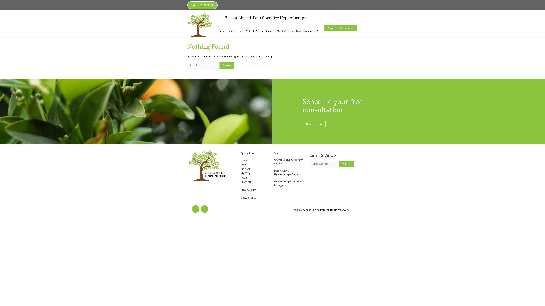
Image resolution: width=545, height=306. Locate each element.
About (244, 164)
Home (244, 160)
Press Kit (246, 181)
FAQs (244, 177)
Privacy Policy (248, 189)
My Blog (245, 173)
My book (246, 168)
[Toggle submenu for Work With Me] (257, 30)
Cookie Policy (248, 197)
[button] (346, 164)
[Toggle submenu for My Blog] (287, 30)
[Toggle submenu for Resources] (317, 30)
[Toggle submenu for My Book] (272, 30)
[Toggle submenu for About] (235, 30)
